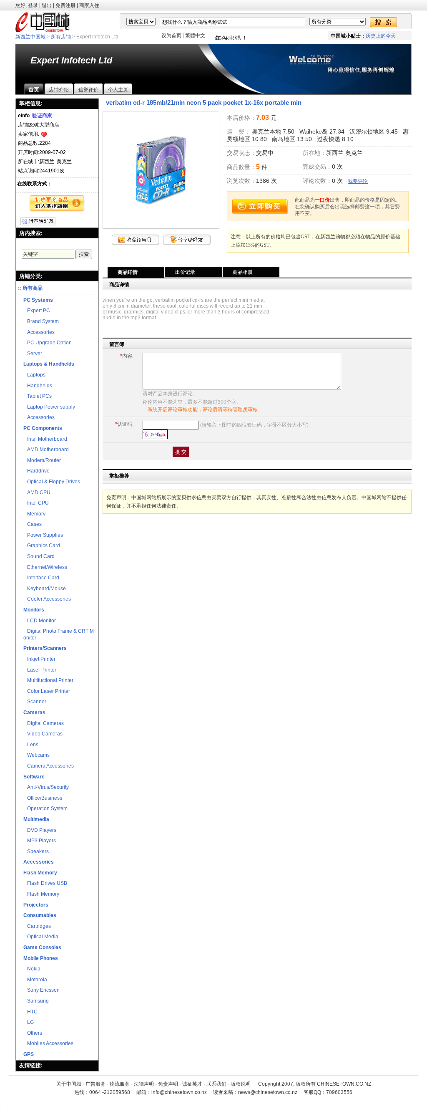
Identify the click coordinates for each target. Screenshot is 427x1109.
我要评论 (358, 181)
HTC (30, 1012)
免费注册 (65, 5)
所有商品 (33, 288)
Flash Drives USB (45, 883)
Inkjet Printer (39, 659)
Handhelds (37, 386)
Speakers (36, 851)
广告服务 (95, 1084)
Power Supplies (43, 535)
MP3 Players (39, 841)
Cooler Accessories (47, 599)
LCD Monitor (39, 621)
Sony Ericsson (41, 990)
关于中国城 (68, 1084)
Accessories (39, 332)
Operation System (45, 808)
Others (32, 1033)
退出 (47, 5)
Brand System (41, 321)
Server (32, 353)
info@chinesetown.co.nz (179, 1092)
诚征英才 (192, 1084)
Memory (34, 514)
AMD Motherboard (46, 449)
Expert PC (36, 310)
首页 (33, 89)
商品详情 (128, 272)
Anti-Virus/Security (46, 787)
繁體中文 (195, 35)
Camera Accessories (48, 766)
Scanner (34, 702)
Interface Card (41, 578)
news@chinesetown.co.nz (267, 1092)
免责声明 (168, 1084)
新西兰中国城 (30, 37)
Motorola (35, 980)
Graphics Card (41, 545)
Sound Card (39, 556)
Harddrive (36, 471)
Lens (30, 745)
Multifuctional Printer (48, 680)
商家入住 (89, 5)
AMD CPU (36, 492)
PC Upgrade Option (47, 343)
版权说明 (241, 1084)
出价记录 (185, 272)
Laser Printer (39, 670)
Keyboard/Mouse (44, 588)
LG (28, 1022)
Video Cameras (43, 734)
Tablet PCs (37, 396)
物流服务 (120, 1084)
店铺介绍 (59, 90)
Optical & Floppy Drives (51, 482)
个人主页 (118, 90)
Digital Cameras (43, 723)
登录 (33, 5)
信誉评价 (88, 90)
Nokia (31, 969)
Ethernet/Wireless (45, 567)
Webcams (36, 755)
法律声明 (144, 1084)
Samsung (36, 1001)
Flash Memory (41, 894)
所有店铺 (61, 37)
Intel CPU (36, 503)
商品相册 (243, 272)
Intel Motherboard (45, 439)
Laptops (34, 375)
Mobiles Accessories (48, 1043)
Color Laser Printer (46, 691)
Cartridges (37, 926)
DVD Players (39, 830)
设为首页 (171, 35)
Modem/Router (42, 460)
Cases (32, 524)
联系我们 (216, 1084)
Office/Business (42, 798)
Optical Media (40, 937)
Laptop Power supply (49, 407)
